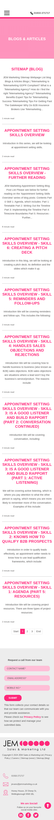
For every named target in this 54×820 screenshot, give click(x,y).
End (38, 631)
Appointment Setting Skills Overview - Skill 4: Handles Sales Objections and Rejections (27, 346)
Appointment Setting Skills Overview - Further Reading (27, 173)
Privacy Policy (32, 717)
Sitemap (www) (28, 758)
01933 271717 (42, 13)
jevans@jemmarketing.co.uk (24, 784)
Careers (15, 758)
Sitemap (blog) (27, 69)
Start (16, 631)
